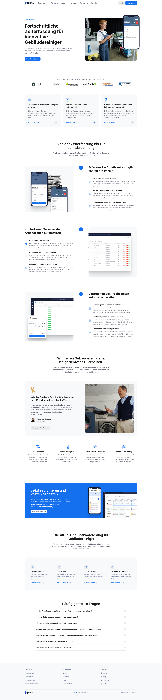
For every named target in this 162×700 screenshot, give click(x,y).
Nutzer (65, 673)
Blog (64, 680)
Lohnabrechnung (30, 680)
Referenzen (66, 676)
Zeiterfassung (29, 676)
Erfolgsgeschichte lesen (40, 428)
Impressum (134, 692)
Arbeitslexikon (67, 683)
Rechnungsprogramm (31, 683)
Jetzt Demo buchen (32, 59)
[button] (42, 3)
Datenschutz (124, 692)
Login (121, 3)
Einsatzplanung (29, 673)
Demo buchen (131, 3)
